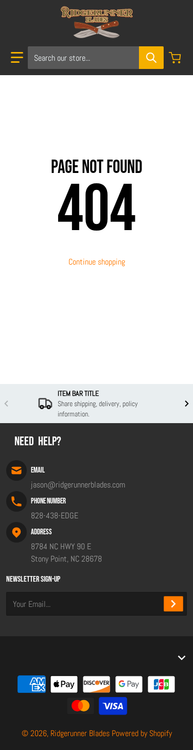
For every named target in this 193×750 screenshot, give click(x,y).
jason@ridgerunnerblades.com (78, 484)
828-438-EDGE (54, 515)
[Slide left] (6, 403)
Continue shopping (96, 261)
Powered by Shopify (142, 733)
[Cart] (176, 57)
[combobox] (95, 57)
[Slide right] (187, 403)
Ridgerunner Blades (80, 733)
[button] (17, 57)
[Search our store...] (151, 57)
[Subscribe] (173, 604)
